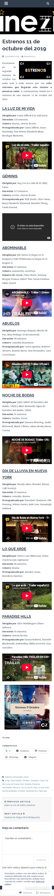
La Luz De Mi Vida (29, 787)
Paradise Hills (32, 791)
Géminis (16, 787)
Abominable (15, 780)
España (28, 784)
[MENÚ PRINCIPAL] (6, 3)
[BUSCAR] (48, 3)
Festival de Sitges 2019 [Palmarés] (22, 816)
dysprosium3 (29, 56)
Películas (43, 791)
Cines (42, 780)
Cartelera (35, 780)
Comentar (41, 860)
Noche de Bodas (9, 791)
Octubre (21, 791)
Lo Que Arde (43, 787)
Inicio (26, 777)
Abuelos (26, 780)
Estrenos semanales (14, 777)
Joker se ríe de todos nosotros (19, 804)
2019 (7, 780)
